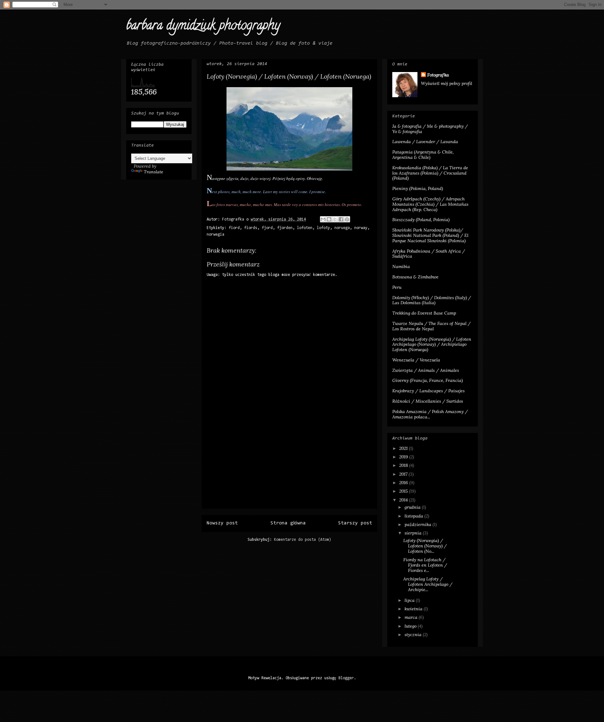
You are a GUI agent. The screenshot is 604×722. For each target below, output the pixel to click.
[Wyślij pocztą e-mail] (323, 219)
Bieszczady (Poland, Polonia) (421, 219)
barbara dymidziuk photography (203, 26)
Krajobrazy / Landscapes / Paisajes (428, 391)
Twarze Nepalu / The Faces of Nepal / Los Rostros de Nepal (431, 326)
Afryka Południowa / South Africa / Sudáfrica (428, 253)
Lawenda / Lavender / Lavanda (425, 141)
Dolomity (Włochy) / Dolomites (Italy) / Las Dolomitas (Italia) (431, 300)
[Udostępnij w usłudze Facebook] (341, 219)
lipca (410, 600)
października (419, 524)
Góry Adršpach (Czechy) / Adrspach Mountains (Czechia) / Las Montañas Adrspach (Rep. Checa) (430, 204)
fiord (234, 228)
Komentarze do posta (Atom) (302, 540)
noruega (342, 228)
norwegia (215, 234)
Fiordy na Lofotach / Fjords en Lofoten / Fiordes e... (425, 565)
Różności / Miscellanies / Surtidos (427, 401)
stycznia (414, 634)
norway (360, 228)
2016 (404, 482)
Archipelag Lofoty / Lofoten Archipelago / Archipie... (427, 584)
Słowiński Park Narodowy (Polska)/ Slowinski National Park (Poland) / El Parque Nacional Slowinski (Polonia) (430, 235)
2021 (404, 448)
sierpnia (414, 533)
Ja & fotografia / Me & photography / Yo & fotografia (430, 128)
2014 (404, 500)
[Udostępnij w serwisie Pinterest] (347, 219)
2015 (404, 491)
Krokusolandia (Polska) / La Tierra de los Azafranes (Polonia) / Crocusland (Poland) (430, 173)
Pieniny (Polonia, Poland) (417, 188)
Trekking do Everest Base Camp (424, 313)
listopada (414, 516)
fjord (267, 228)
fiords (250, 228)
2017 (404, 474)
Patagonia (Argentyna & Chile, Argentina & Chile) (423, 154)
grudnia (413, 507)
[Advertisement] (289, 464)
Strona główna (288, 523)
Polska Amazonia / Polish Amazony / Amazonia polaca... (430, 414)
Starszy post (355, 523)
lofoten (304, 228)
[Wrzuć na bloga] (329, 219)
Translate (153, 172)
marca (412, 617)
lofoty (323, 228)
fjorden (285, 228)
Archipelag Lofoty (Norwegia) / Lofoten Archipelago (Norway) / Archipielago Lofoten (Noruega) (431, 344)
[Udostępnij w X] (335, 219)
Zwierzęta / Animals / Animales (425, 370)
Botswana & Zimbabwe (415, 277)
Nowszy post (222, 523)
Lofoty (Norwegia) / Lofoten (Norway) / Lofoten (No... (425, 546)
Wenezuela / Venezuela (416, 360)
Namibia (401, 266)
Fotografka (438, 75)
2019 (404, 457)
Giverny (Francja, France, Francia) (427, 380)
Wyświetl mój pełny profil (446, 83)
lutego (411, 626)
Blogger (346, 678)
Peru (396, 287)
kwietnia (414, 609)
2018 (404, 465)
